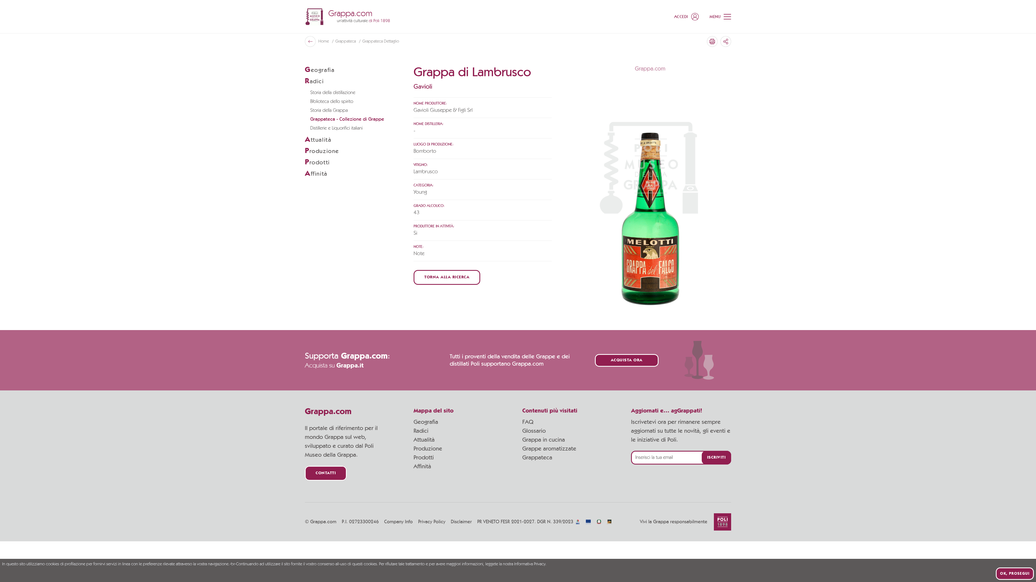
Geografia (426, 422)
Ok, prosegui (1015, 574)
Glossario (534, 431)
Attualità (424, 440)
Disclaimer (461, 521)
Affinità (422, 466)
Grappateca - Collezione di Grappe (347, 119)
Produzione (428, 449)
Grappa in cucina (543, 440)
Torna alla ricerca (446, 277)
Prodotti (424, 457)
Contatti (326, 473)
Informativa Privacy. (530, 564)
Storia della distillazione (332, 92)
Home (324, 41)
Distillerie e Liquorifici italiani (336, 128)
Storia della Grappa (329, 110)
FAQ (527, 422)
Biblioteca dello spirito (331, 101)
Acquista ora (627, 360)
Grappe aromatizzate (549, 449)
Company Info (398, 521)
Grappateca (346, 41)
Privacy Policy (431, 521)
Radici (421, 431)
